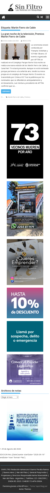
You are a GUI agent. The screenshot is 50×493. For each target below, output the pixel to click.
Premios (27, 97)
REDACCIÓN (27, 41)
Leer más (6, 91)
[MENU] (47, 17)
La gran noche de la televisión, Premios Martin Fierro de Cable (22, 35)
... (3, 97)
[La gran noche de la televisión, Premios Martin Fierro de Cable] (15, 45)
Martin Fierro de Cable (16, 97)
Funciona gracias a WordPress (15, 486)
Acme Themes (25, 489)
